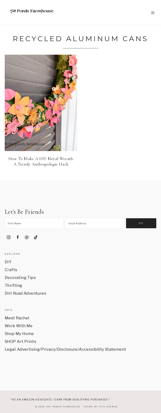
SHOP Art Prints (20, 341)
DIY (8, 262)
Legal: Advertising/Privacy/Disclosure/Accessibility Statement (65, 349)
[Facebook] (18, 237)
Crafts (11, 269)
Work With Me (19, 325)
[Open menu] (152, 13)
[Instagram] (9, 237)
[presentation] (41, 103)
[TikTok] (36, 237)
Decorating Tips (20, 277)
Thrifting (13, 285)
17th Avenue (108, 406)
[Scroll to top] (152, 374)
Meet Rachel (17, 318)
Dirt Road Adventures (25, 293)
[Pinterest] (27, 237)
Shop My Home (19, 333)
